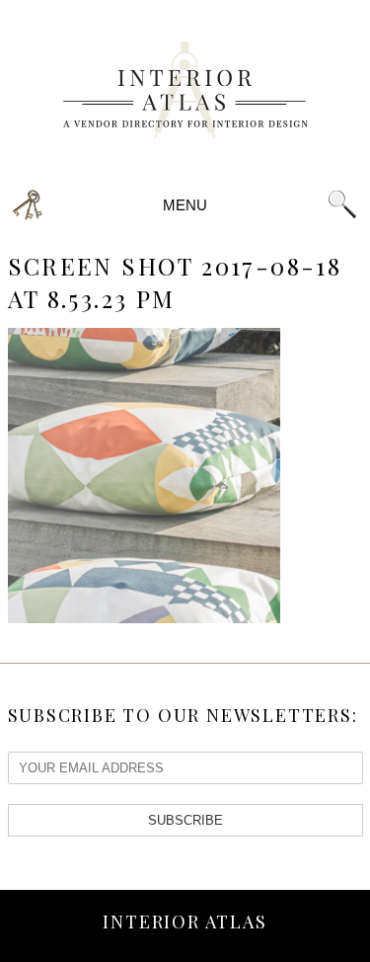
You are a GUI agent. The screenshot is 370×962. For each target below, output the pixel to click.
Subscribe (185, 820)
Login (27, 205)
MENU (185, 205)
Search (342, 205)
